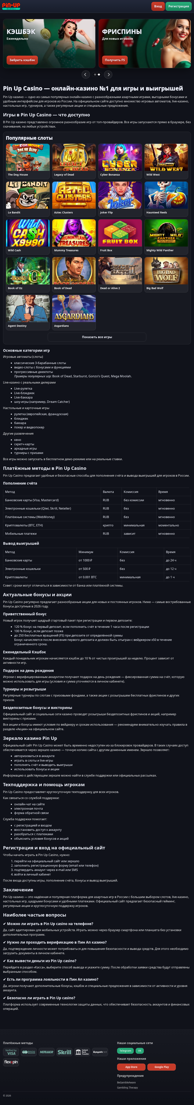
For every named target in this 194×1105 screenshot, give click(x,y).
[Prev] (86, 74)
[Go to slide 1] (95, 74)
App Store (131, 1067)
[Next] (108, 74)
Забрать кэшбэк (22, 60)
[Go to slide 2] (99, 74)
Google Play (162, 1067)
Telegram (125, 1050)
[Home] (11, 6)
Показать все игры (97, 337)
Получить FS (115, 60)
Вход (158, 6)
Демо (37, 157)
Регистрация (178, 6)
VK (139, 1050)
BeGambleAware (126, 1082)
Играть (19, 157)
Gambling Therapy (127, 1087)
